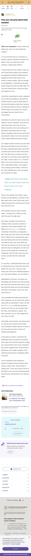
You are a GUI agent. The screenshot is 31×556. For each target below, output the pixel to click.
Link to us (8, 535)
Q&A (25, 28)
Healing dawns (10, 424)
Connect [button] (5, 475)
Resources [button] (5, 487)
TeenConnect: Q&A (9, 14)
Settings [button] (5, 491)
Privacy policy (16, 533)
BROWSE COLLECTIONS (9, 411)
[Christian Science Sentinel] (16, 2)
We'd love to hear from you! (17, 443)
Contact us (17, 469)
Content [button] (5, 481)
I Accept (15, 549)
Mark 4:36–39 (8, 305)
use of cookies (16, 544)
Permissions (23, 533)
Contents (18, 433)
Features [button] (5, 484)
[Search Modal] (28, 2)
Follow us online (12, 500)
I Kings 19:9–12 (12, 229)
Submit (10, 452)
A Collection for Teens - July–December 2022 (17, 399)
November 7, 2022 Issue (10, 15)
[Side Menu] (2, 2)
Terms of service (7, 533)
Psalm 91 (20, 160)
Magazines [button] (5, 478)
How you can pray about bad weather (14, 21)
